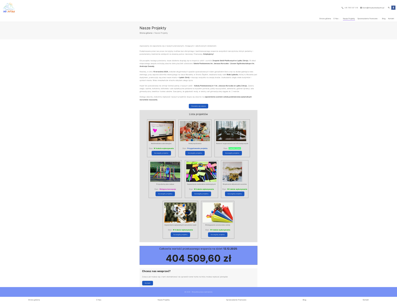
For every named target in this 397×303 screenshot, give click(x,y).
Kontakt (147, 283)
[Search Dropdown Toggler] (388, 7)
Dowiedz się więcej (198, 106)
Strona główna (146, 33)
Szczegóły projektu (161, 153)
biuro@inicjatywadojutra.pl (373, 8)
